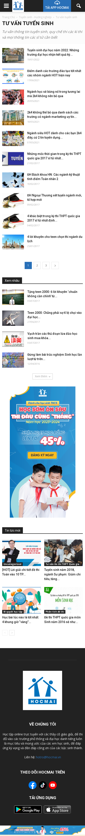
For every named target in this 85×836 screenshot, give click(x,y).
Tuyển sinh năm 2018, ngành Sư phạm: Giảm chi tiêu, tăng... (62, 574)
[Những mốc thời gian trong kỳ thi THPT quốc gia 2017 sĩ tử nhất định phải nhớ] (13, 159)
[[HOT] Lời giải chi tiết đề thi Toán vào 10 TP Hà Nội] (21, 552)
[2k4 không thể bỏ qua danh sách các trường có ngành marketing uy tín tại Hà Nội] (13, 117)
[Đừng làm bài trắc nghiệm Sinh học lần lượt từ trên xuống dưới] (13, 360)
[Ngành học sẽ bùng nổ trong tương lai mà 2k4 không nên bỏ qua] (13, 97)
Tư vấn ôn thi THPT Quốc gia (62, 564)
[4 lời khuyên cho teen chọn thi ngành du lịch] (13, 242)
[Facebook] (33, 785)
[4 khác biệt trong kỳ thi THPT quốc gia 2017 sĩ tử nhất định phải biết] (13, 221)
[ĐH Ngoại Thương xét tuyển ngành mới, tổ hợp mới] (13, 200)
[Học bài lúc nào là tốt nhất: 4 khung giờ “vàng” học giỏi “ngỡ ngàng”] (21, 600)
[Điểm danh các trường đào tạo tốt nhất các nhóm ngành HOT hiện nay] (13, 76)
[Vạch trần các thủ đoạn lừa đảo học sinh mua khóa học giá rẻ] (13, 339)
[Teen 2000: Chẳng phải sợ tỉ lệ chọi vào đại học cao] (13, 318)
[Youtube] (53, 785)
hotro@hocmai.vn (48, 757)
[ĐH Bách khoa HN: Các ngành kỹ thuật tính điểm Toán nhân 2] (13, 179)
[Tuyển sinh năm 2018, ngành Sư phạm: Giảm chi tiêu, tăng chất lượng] (63, 552)
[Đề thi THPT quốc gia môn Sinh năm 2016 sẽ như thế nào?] (63, 600)
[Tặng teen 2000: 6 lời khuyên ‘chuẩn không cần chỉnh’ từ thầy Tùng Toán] (13, 297)
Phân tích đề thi (55, 611)
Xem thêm (41, 376)
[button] (79, 6)
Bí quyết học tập (12, 611)
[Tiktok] (43, 785)
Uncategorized (12, 564)
